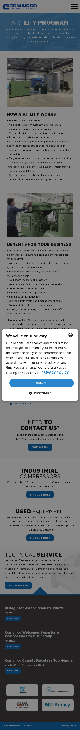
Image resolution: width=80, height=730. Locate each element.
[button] (40, 393)
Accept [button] (41, 383)
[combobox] (70, 335)
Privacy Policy (55, 372)
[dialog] (40, 365)
